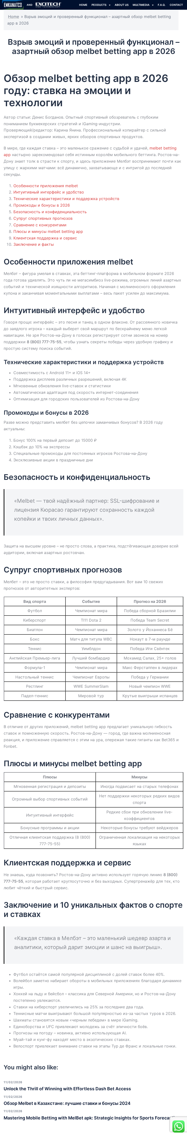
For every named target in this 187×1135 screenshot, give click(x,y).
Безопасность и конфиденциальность (50, 211)
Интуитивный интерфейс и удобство (48, 192)
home (83, 5)
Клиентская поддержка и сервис (45, 238)
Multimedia (141, 5)
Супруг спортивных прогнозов (43, 218)
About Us (122, 5)
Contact (176, 5)
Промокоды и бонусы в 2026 (41, 205)
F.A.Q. (162, 5)
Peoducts (99, 5)
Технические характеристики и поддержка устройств (66, 198)
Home (13, 16)
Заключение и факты (33, 244)
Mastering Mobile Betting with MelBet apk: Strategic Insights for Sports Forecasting (92, 1117)
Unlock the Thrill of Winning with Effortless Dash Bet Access (67, 1088)
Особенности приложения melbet (45, 185)
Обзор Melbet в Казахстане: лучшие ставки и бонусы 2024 (67, 1103)
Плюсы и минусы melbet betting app (48, 231)
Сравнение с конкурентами (39, 224)
